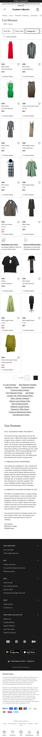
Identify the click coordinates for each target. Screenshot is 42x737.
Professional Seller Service (14, 593)
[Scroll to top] (35, 378)
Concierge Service (10, 553)
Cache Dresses (27, 387)
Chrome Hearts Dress (20, 390)
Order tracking (9, 564)
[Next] (27, 378)
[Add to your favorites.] (18, 64)
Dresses (34, 15)
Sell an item (8, 589)
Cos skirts (8, 524)
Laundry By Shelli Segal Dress (20, 395)
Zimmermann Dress (21, 414)
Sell (5, 579)
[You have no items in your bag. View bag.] (37, 9)
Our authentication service (14, 568)
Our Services (9, 546)
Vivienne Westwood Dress (20, 412)
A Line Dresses (9, 384)
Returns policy (9, 571)
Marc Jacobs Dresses (20, 398)
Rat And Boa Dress (20, 404)
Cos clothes (8, 466)
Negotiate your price (9, 244)
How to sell (7, 582)
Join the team (9, 629)
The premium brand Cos (12, 513)
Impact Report (9, 625)
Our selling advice (10, 586)
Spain (36, 723)
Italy (21, 725)
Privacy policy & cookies (20, 667)
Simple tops (9, 528)
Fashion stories (9, 632)
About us (7, 619)
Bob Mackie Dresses (27, 384)
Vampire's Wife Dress (20, 409)
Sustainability (8, 622)
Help (5, 600)
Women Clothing (22, 15)
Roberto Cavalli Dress (19, 406)
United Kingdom (12, 723)
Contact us (7, 607)
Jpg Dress (29, 393)
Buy (5, 560)
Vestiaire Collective (12, 615)
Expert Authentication (32, 244)
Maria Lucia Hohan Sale (20, 401)
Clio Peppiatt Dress (14, 393)
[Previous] (15, 378)
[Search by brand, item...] (4, 9)
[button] (37, 9)
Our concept (8, 549)
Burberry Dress (11, 387)
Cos (10, 15)
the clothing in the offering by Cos (21, 449)
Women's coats (10, 526)
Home (4, 15)
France (5, 723)
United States (22, 723)
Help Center (8, 604)
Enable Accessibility (21, 1)
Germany (30, 723)
